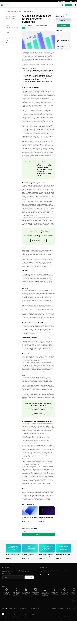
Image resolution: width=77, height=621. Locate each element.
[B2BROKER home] (5, 5)
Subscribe (38, 534)
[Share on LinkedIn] (11, 43)
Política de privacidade (34, 608)
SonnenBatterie (49, 470)
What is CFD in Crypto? (61, 46)
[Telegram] (45, 575)
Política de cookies (22, 608)
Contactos (60, 608)
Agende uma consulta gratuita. (38, 240)
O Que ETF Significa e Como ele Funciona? (29, 518)
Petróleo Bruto (9, 21)
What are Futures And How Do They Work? (63, 41)
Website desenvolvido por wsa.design (67, 614)
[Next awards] (73, 600)
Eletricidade (9, 25)
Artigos (12, 11)
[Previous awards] (70, 600)
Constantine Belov (29, 25)
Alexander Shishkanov (43, 25)
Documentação (61, 1)
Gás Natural (9, 23)
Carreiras (54, 608)
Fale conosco (68, 5)
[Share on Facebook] (7, 43)
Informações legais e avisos (9, 608)
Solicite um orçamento (38, 413)
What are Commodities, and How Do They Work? (63, 35)
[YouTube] (48, 575)
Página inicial (8, 11)
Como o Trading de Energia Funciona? (11, 19)
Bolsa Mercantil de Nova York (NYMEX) (12, 28)
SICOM (8, 36)
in (43, 575)
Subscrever (29, 577)
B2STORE (72, 1)
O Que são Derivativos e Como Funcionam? (46, 518)
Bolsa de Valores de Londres (12, 34)
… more (34, 614)
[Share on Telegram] (14, 43)
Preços (67, 1)
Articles (58, 43)
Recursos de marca (70, 608)
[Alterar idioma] (62, 5)
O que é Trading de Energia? (11, 16)
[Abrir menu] (74, 4)
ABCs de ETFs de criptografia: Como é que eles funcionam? (12, 555)
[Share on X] (9, 43)
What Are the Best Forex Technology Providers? (28, 555)
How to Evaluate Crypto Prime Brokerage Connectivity (46, 555)
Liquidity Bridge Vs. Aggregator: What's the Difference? (63, 555)
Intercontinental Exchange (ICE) (12, 31)
